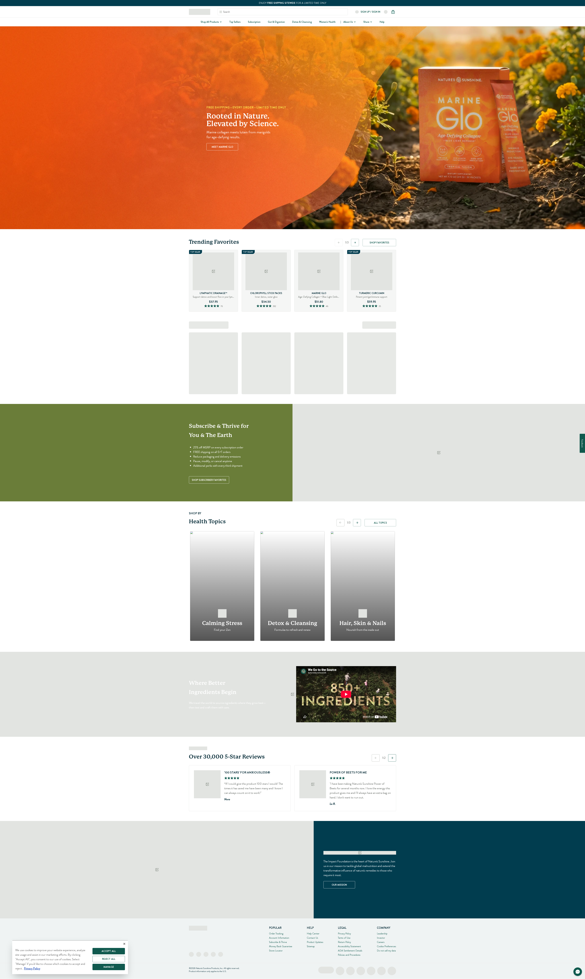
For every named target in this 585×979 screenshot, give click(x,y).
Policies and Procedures (349, 955)
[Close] (124, 943)
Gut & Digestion (276, 22)
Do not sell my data (386, 950)
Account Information (279, 938)
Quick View (219, 310)
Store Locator (276, 950)
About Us (348, 22)
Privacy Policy (344, 933)
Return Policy (344, 942)
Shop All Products (210, 22)
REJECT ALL (108, 959)
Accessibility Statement (349, 946)
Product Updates (315, 942)
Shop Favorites (379, 242)
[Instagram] (198, 954)
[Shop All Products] (220, 22)
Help (382, 22)
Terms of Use (344, 938)
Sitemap (311, 946)
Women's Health (327, 22)
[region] (70, 957)
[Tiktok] (206, 954)
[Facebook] (191, 954)
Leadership (382, 933)
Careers (381, 942)
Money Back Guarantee (280, 946)
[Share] (370, 22)
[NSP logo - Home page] (199, 12)
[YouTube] (220, 954)
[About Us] (354, 22)
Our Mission (339, 885)
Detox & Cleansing (302, 22)
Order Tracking (276, 933)
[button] (577, 971)
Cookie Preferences (386, 946)
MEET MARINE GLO (222, 147)
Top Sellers (235, 22)
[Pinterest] (213, 954)
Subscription (254, 22)
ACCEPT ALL (109, 951)
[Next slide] (355, 242)
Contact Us (312, 938)
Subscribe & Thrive (278, 942)
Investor (381, 938)
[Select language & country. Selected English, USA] (386, 12)
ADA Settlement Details (350, 950)
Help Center (313, 933)
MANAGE (108, 967)
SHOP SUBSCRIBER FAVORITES (209, 480)
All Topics (380, 523)
